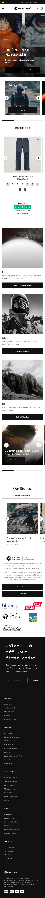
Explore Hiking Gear (22, 417)
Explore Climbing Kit (22, 351)
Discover (23, 110)
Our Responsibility (10, 708)
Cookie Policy (9, 814)
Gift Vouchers (9, 745)
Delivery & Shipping (10, 748)
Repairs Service (9, 785)
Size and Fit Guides (10, 781)
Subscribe (34, 680)
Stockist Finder (9, 712)
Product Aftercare (10, 793)
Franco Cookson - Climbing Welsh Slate (20, 539)
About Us (7, 704)
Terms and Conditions (11, 822)
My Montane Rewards (11, 737)
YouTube (11, 855)
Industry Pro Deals (10, 719)
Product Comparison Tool (13, 756)
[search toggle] (37, 8)
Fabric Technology (10, 796)
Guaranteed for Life (10, 777)
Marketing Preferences (11, 829)
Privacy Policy (9, 818)
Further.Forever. (22, 587)
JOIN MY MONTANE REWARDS (22, 2)
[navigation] (6, 98)
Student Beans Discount (12, 741)
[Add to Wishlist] (38, 139)
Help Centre (8, 733)
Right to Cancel (9, 826)
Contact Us (8, 763)
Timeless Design (9, 789)
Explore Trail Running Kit (22, 285)
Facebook (11, 847)
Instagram (11, 851)
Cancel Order (8, 760)
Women (31, 70)
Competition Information (12, 833)
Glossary (23, 593)
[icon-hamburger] (3, 8)
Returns (7, 752)
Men (13, 70)
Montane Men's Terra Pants (22, 176)
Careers (7, 715)
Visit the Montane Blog (22, 495)
